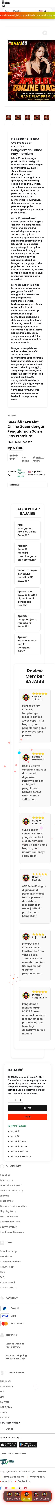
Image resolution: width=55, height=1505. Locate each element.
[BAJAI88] (14, 6)
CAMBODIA (6, 1407)
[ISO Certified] (29, 1461)
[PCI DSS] (7, 1462)
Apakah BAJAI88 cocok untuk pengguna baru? (27, 644)
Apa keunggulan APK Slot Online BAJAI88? (27, 530)
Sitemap (4, 1195)
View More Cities (9, 1422)
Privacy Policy (37, 1476)
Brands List (6, 1256)
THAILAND (5, 1381)
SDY (2, 1396)
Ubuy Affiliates (8, 1287)
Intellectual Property (11, 1190)
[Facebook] (2, 1488)
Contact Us (6, 1180)
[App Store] (9, 1445)
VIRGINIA (5, 1417)
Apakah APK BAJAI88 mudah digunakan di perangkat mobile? (27, 598)
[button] (44, 33)
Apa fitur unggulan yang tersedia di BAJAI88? (27, 621)
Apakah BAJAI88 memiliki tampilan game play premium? (27, 552)
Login (17, 1499)
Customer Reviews (10, 1261)
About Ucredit (8, 1282)
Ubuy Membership (10, 1221)
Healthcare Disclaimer (12, 1232)
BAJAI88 (11, 415)
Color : (14, 485)
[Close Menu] (3, 6)
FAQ (2, 1277)
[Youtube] (14, 1488)
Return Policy (7, 1266)
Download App (8, 1251)
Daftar (26, 1499)
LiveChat (44, 1499)
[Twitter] (21, 1488)
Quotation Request (10, 1185)
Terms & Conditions (13, 1476)
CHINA (3, 1412)
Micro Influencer (9, 1216)
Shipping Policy (8, 1211)
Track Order (7, 1200)
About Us (5, 1175)
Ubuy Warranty (8, 1226)
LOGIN (27, 1116)
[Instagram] (8, 1488)
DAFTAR (27, 1108)
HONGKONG (6, 1386)
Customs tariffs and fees (14, 1206)
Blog (2, 1272)
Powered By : (12, 473)
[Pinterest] (27, 1488)
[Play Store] (28, 1445)
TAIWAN (4, 1402)
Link (36, 1499)
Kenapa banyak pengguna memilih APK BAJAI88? (27, 575)
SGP (2, 1391)
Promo (9, 1499)
